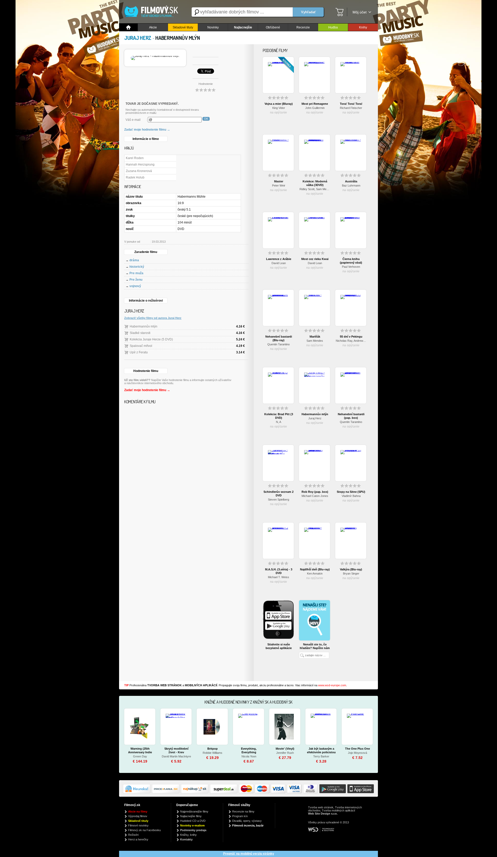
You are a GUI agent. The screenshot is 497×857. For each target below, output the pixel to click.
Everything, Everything (249, 750)
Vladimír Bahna (351, 495)
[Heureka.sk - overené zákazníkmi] (137, 792)
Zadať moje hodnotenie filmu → (147, 129)
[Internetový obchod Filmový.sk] (152, 12)
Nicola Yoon (249, 756)
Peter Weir (278, 185)
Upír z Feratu (139, 352)
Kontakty (186, 839)
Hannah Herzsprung (140, 164)
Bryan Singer (351, 573)
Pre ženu (135, 279)
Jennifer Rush (285, 752)
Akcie (153, 27)
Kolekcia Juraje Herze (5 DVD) (151, 339)
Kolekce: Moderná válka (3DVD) (315, 183)
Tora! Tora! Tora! (351, 103)
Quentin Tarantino (278, 344)
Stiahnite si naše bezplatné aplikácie (279, 646)
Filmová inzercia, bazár (248, 825)
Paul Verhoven (351, 266)
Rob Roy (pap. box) (315, 491)
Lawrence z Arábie (278, 258)
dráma (134, 260)
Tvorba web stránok (320, 807)
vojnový (135, 286)
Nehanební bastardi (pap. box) (351, 416)
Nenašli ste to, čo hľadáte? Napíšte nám (315, 646)
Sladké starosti (140, 333)
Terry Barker (321, 756)
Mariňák (315, 336)
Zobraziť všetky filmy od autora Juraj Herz (152, 317)
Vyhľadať (308, 12)
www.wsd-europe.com (332, 685)
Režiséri (133, 834)
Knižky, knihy (188, 834)
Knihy (363, 27)
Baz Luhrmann (351, 185)
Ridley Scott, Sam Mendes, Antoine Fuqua (314, 189)
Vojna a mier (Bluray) (279, 103)
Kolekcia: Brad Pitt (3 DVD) (278, 416)
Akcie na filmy (137, 811)
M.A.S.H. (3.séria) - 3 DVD (278, 571)
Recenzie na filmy (243, 811)
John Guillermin (315, 107)
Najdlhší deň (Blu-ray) (315, 569)
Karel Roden (135, 158)
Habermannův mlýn (143, 326)
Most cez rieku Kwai (314, 258)
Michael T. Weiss (278, 577)
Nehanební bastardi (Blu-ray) (278, 338)
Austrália (351, 181)
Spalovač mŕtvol (141, 346)
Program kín (240, 816)
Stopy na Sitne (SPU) (351, 491)
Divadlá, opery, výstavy (247, 820)
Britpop (212, 748)
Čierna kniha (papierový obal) (351, 260)
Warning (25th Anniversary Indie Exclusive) (140, 750)
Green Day (140, 756)
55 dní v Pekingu (351, 336)
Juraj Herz (314, 418)
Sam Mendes (314, 340)
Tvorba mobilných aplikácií (338, 810)
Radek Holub (135, 177)
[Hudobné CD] (166, 792)
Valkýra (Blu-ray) (351, 569)
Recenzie (303, 27)
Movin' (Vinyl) (285, 748)
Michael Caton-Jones (315, 495)
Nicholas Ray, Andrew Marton (351, 340)
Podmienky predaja (193, 830)
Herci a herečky (138, 839)
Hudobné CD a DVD (193, 820)
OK (206, 118)
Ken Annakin (315, 573)
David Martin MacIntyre (176, 756)
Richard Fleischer (351, 107)
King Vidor (278, 107)
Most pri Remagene (315, 103)
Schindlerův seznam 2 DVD (279, 493)
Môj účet (360, 12)
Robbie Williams (212, 752)
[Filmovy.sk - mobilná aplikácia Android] (332, 792)
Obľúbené (273, 27)
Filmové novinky (138, 825)
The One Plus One (357, 748)
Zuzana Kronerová (139, 171)
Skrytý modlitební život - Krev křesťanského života (176, 750)
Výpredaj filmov (137, 816)
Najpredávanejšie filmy (194, 811)
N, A (278, 421)
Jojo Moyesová (357, 752)
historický (136, 267)
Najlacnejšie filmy (191, 816)
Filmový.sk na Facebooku (144, 830)
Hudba (333, 27)
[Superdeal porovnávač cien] (224, 792)
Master (278, 181)
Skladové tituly (183, 27)
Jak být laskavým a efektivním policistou (321, 750)
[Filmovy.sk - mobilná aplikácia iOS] (360, 792)
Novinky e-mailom (192, 825)
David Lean (279, 263)
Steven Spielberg (278, 499)
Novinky (213, 27)
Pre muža (136, 273)
